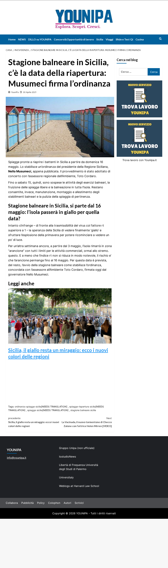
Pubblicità (27, 502)
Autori (67, 502)
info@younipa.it (16, 457)
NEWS (22, 39)
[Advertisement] (84, 543)
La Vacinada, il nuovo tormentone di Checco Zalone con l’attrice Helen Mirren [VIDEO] (87, 422)
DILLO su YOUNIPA (39, 39)
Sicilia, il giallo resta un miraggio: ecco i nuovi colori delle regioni (33, 422)
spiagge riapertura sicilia (82, 406)
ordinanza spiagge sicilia (28, 406)
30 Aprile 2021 (29, 92)
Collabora (12, 502)
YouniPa (15, 92)
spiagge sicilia (34, 410)
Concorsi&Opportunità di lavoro (74, 39)
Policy (41, 502)
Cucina (140, 39)
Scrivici (79, 502)
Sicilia (99, 39)
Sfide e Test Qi (124, 39)
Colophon (54, 502)
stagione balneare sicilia (83, 410)
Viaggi (109, 39)
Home (12, 39)
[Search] (160, 39)
